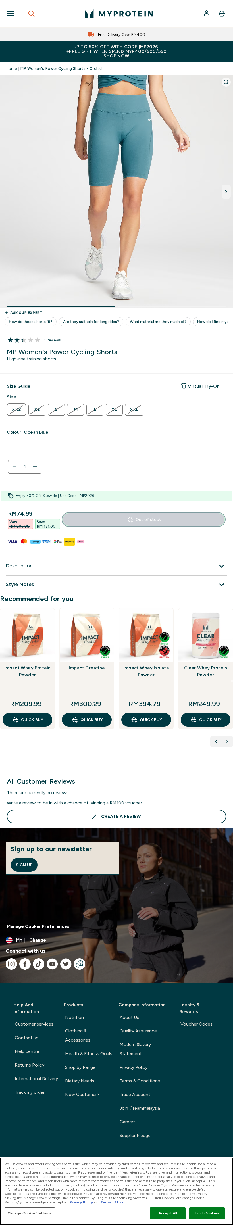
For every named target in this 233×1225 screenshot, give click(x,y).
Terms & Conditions (140, 1080)
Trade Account (135, 1094)
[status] (25, 466)
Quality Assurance (138, 1030)
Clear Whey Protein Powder (205, 671)
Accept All (168, 1213)
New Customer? (82, 1094)
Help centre (27, 1051)
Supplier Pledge (135, 1135)
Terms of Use (112, 1202)
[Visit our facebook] (25, 964)
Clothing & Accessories (77, 1035)
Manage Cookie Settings (30, 1213)
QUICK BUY (32, 719)
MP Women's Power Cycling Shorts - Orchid (61, 68)
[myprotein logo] (119, 13)
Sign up (24, 865)
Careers (128, 1121)
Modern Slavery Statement (135, 1049)
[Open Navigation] (10, 13)
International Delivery (36, 1078)
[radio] (16, 409)
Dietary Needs (79, 1080)
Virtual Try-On (203, 386)
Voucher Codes (196, 1024)
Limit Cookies (207, 1213)
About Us (129, 1017)
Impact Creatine (87, 667)
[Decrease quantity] (14, 466)
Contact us (26, 1037)
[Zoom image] (226, 82)
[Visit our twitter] (66, 964)
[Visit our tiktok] (38, 964)
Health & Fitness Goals (88, 1053)
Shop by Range (80, 1067)
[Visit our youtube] (52, 964)
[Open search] (32, 14)
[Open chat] (79, 964)
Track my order (30, 1092)
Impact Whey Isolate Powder (146, 671)
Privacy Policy (133, 1067)
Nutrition (74, 1017)
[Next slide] (232, 681)
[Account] (207, 14)
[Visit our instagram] (11, 964)
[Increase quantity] (35, 466)
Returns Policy (29, 1065)
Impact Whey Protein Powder (27, 671)
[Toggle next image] (226, 192)
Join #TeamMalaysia (140, 1108)
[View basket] (222, 13)
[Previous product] (216, 741)
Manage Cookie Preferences (38, 926)
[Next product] (227, 741)
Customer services (34, 1024)
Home (11, 68)
